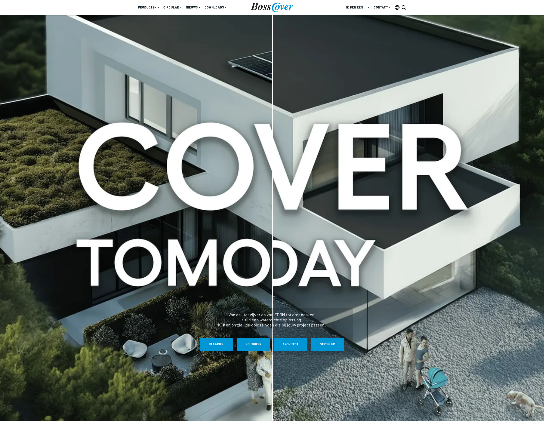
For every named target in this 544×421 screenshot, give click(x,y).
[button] (148, 7)
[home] (272, 7)
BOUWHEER (253, 344)
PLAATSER (216, 344)
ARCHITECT (290, 344)
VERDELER (327, 344)
